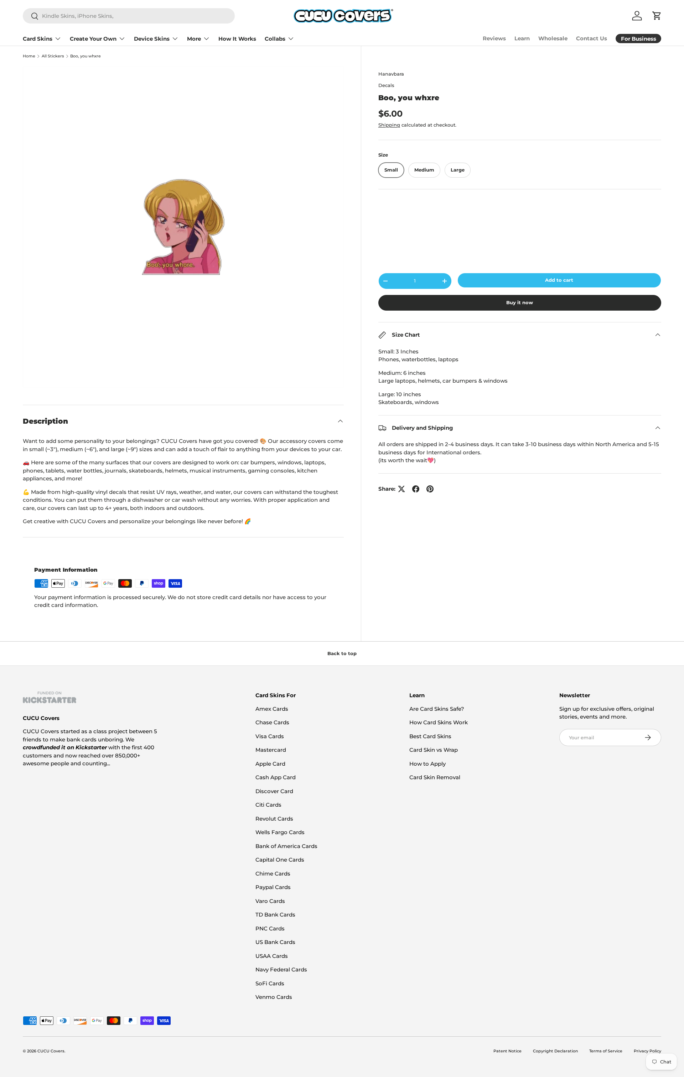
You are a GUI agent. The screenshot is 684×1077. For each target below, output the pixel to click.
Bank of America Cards (286, 846)
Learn (522, 38)
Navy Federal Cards (281, 969)
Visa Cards (269, 736)
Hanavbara (391, 74)
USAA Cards (271, 956)
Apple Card (270, 763)
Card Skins (37, 38)
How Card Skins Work (438, 722)
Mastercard (270, 749)
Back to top (342, 653)
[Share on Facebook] (416, 489)
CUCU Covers (50, 1050)
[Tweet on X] (401, 489)
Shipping (389, 125)
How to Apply (427, 763)
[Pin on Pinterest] (430, 489)
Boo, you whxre (85, 56)
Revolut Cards (274, 818)
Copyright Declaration (555, 1050)
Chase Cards (272, 722)
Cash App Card (275, 777)
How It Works (237, 38)
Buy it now (519, 302)
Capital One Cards (279, 859)
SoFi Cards (269, 983)
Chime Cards (272, 873)
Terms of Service (605, 1050)
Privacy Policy (647, 1050)
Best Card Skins (430, 736)
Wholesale (553, 38)
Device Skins (152, 38)
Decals (386, 85)
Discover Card (274, 791)
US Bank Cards (275, 942)
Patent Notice (507, 1050)
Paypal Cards (273, 887)
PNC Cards (270, 928)
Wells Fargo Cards (280, 832)
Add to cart (559, 280)
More (194, 38)
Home (29, 56)
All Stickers (53, 56)
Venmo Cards (273, 997)
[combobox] (129, 16)
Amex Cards (271, 708)
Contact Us (591, 38)
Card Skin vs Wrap (433, 749)
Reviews (494, 38)
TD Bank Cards (275, 914)
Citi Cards (268, 804)
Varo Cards (270, 901)
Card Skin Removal (434, 777)
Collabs (275, 38)
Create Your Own (93, 38)
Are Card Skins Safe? (436, 708)
